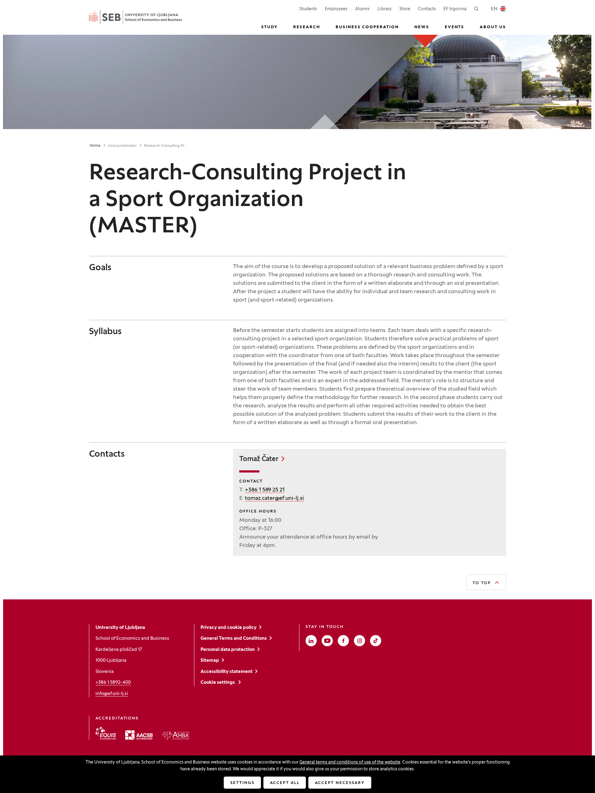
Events (455, 27)
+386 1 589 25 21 (264, 490)
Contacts (427, 9)
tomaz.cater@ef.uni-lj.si (274, 498)
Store (404, 9)
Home (95, 146)
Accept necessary (339, 783)
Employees (336, 9)
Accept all (285, 783)
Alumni (362, 9)
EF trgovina (454, 9)
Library (384, 9)
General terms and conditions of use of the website (349, 762)
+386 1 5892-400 (113, 682)
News (421, 27)
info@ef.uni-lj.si (111, 694)
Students (308, 9)
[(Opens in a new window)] (105, 733)
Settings (242, 783)
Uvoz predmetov (122, 146)
